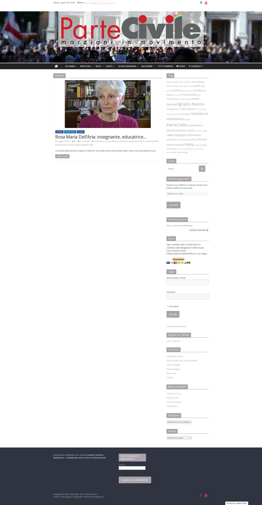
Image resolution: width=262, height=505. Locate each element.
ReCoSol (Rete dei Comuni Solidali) (181, 360)
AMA (181, 82)
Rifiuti (194, 139)
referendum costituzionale (178, 139)
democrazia (188, 86)
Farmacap (176, 95)
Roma (189, 144)
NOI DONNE (146, 66)
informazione (188, 108)
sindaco (190, 149)
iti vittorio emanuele (145, 141)
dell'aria (114, 141)
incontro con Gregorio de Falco (98, 2)
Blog (98, 66)
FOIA (198, 95)
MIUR (156, 141)
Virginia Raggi (182, 152)
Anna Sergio (198, 81)
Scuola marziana (127, 66)
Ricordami (174, 306)
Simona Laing (181, 149)
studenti (84, 145)
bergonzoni (98, 141)
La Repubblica (201, 109)
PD (188, 125)
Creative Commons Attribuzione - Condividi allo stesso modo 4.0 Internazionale (79, 456)
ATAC (168, 86)
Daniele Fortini (177, 86)
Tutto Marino (165, 66)
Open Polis (171, 373)
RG (75, 141)
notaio (187, 119)
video (91, 145)
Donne (176, 90)
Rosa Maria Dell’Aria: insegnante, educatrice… (101, 137)
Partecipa (85, 66)
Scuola (80, 132)
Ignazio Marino (191, 104)
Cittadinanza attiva (174, 356)
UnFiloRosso (172, 406)
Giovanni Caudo (185, 99)
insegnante (132, 141)
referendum (194, 135)
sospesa (77, 145)
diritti (197, 86)
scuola (70, 145)
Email (122, 464)
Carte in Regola (173, 365)
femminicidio (188, 94)
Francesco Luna (173, 393)
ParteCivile (176, 125)
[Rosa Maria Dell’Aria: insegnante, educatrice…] (108, 81)
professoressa (61, 145)
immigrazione (173, 109)
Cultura (59, 132)
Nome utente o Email (175, 278)
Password (170, 292)
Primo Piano (70, 132)
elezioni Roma (188, 90)
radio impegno (176, 135)
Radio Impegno (173, 369)
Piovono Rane (172, 397)
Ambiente (187, 82)
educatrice (123, 141)
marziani (185, 114)
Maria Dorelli (175, 114)
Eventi (109, 66)
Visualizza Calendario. (198, 230)
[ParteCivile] (56, 66)
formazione (172, 98)
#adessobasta (172, 82)
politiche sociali (184, 130)
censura (107, 141)
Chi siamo (70, 66)
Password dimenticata (176, 326)
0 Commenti (85, 141)
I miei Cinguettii (173, 341)
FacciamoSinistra (173, 402)
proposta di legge (201, 131)
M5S (167, 114)
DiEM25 (169, 377)
